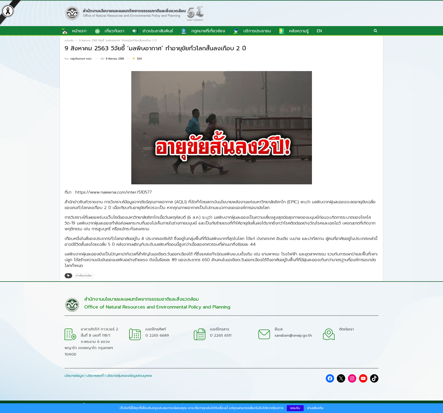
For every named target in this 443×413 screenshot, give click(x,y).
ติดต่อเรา (346, 329)
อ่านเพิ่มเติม (315, 408)
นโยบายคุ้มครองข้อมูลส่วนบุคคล (129, 375)
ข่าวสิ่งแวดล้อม (83, 275)
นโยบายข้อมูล (74, 375)
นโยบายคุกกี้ (95, 375)
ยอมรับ (295, 408)
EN (319, 31)
